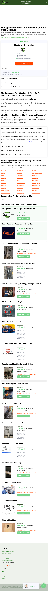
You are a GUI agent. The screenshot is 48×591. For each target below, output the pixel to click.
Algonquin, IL (20, 170)
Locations (4, 573)
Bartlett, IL (34, 175)
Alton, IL (3, 173)
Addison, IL (3, 170)
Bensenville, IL (35, 180)
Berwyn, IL (3, 183)
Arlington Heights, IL (37, 173)
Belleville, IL (35, 178)
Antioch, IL (19, 173)
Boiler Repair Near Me (6, 553)
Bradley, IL (3, 188)
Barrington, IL (20, 175)
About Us (3, 576)
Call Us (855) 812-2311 (23, 218)
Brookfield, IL (35, 188)
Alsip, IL (34, 170)
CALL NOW (27, 3)
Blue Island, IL (4, 185)
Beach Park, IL (20, 178)
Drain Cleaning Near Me (6, 556)
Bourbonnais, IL (36, 185)
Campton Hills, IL (36, 193)
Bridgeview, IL (20, 188)
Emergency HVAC (5, 558)
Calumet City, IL (20, 193)
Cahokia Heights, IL (5, 193)
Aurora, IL (3, 175)
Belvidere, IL (19, 180)
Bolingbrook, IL (20, 185)
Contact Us (4, 578)
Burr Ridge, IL (35, 190)
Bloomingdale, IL (21, 183)
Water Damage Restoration (7, 560)
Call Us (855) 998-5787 (23, 234)
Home (3, 571)
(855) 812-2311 (32, 141)
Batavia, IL (3, 178)
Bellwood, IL (4, 180)
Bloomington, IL (36, 183)
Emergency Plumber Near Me (8, 551)
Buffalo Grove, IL (5, 190)
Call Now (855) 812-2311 (24, 63)
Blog (3, 575)
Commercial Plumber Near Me (8, 555)
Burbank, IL (19, 190)
